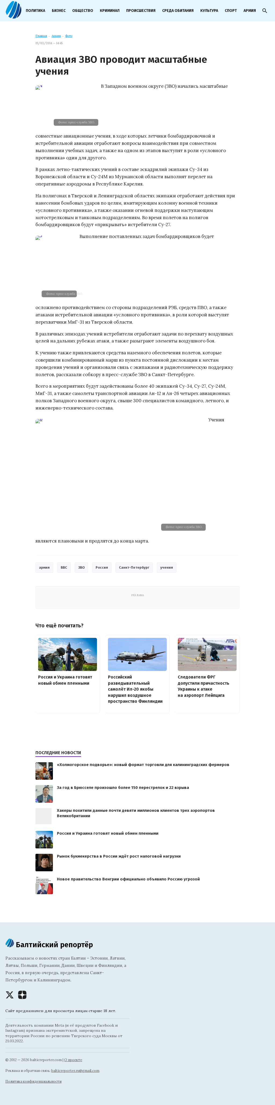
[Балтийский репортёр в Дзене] (22, 995)
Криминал (110, 10)
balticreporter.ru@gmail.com (75, 1070)
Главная (41, 36)
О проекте (73, 1060)
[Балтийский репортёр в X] (9, 995)
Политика (35, 10)
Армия (250, 10)
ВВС (64, 567)
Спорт (231, 10)
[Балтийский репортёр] (13, 16)
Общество (82, 10)
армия (44, 567)
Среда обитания (178, 10)
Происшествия (140, 10)
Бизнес (59, 10)
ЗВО (81, 567)
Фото (68, 36)
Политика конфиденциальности (33, 1081)
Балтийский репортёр (53, 944)
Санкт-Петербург (134, 567)
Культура (209, 10)
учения (166, 567)
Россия (102, 567)
